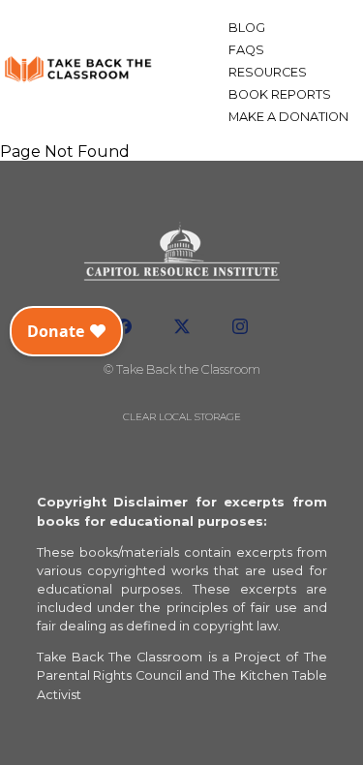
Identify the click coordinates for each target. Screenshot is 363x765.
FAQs (246, 50)
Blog (246, 27)
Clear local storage (182, 417)
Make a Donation (288, 116)
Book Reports (279, 94)
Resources (267, 72)
